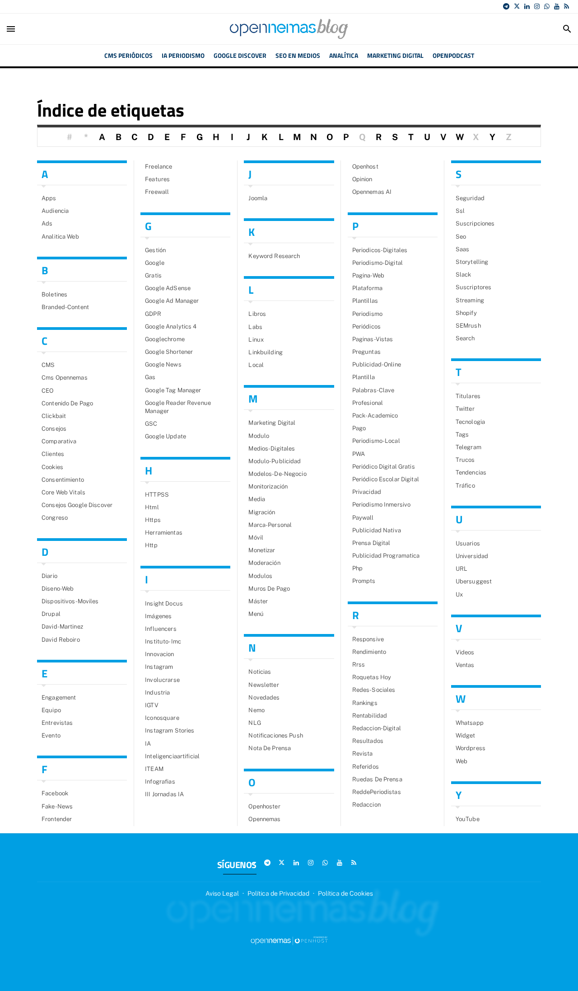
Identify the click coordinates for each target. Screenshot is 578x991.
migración (261, 512)
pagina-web (368, 275)
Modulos (260, 576)
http (151, 545)
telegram (468, 447)
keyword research (274, 256)
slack (463, 274)
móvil (255, 537)
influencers (160, 628)
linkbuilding (265, 352)
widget (465, 735)
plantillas (365, 300)
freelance (158, 166)
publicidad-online (376, 364)
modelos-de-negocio (277, 473)
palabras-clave (373, 390)
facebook (55, 793)
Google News (163, 364)
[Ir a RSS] (566, 6)
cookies (52, 467)
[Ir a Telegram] (506, 6)
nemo (256, 710)
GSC (151, 423)
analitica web (60, 236)
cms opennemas (65, 377)
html (152, 507)
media (256, 499)
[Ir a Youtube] (556, 6)
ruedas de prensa (377, 779)
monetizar (261, 550)
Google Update (165, 436)
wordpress (470, 748)
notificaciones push (275, 735)
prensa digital (371, 543)
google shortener (169, 351)
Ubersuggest (474, 581)
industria (157, 692)
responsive (368, 639)
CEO (47, 390)
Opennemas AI (372, 191)
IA (148, 743)
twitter (465, 408)
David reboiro (61, 639)
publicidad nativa (376, 530)
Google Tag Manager (173, 390)
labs (255, 327)
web (461, 761)
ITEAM (154, 769)
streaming (470, 300)
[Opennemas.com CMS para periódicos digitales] (289, 940)
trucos (465, 459)
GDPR (153, 313)
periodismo (367, 313)
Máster (258, 601)
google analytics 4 (170, 326)
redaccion (366, 804)
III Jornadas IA (164, 794)
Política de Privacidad (278, 893)
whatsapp (470, 722)
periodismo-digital (377, 262)
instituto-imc (163, 641)
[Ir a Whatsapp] (547, 6)
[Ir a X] (517, 6)
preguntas (366, 351)
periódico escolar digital (385, 479)
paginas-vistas (372, 339)
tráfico (465, 485)
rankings (365, 703)
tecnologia (470, 421)
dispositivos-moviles (70, 601)
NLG (254, 722)
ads (47, 223)
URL (461, 568)
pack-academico (375, 415)
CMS (48, 365)
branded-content (65, 307)
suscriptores (474, 287)
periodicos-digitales (380, 250)
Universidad (472, 556)
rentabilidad (369, 715)
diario (49, 576)
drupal (51, 614)
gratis (153, 275)
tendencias (471, 472)
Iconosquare (162, 717)
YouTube (468, 819)
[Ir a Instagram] (537, 6)
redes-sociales (374, 689)
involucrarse (162, 679)
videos (465, 652)
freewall (157, 191)
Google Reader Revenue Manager (178, 406)
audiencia (55, 210)
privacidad (366, 491)
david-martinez (62, 626)
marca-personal (270, 524)
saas (463, 249)
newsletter (263, 684)
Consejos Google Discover (77, 505)
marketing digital (271, 422)
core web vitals (63, 492)
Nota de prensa (269, 748)
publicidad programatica (386, 555)
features (157, 179)
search (465, 338)
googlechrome (165, 339)
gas (150, 377)
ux (459, 594)
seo (461, 236)
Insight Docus (164, 603)
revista (362, 753)
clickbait (54, 416)
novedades (264, 697)
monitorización (268, 486)
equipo (51, 710)
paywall (363, 517)
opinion (362, 179)
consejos (54, 428)
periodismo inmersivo (381, 504)
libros (257, 313)
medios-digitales (271, 448)
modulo (258, 435)
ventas (465, 665)
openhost (365, 166)
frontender (57, 819)
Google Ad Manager (172, 300)
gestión (155, 250)
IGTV (151, 705)
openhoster (264, 806)
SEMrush (468, 325)
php (357, 568)
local (256, 365)
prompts (364, 581)
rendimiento (369, 651)
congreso (55, 517)
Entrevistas (57, 722)
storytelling (472, 261)
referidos (365, 766)
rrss (358, 664)
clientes (53, 454)
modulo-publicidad (274, 461)
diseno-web (58, 588)
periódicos (366, 326)
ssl (460, 210)
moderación (264, 562)
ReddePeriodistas (376, 792)
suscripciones (475, 223)
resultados (367, 740)
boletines (54, 294)
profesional (367, 402)
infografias (160, 781)
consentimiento (63, 479)
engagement (59, 697)
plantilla (363, 377)
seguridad (470, 198)
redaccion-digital (376, 728)
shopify (466, 313)
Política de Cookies (345, 893)
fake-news (57, 806)
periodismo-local (376, 440)
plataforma (367, 288)
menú (256, 614)
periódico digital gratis (383, 466)
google (154, 262)
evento (51, 735)
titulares (468, 396)
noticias (259, 671)
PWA (358, 454)
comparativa (59, 441)
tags (462, 434)
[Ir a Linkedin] (527, 6)
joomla (257, 198)
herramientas (163, 532)
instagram (159, 666)
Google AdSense (168, 288)
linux (256, 339)
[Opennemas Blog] (289, 29)
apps (49, 198)
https (153, 520)
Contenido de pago (67, 403)
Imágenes (158, 616)
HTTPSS (157, 494)
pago (359, 428)
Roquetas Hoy (372, 677)
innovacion (159, 654)
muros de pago (269, 588)
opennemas (264, 819)
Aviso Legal (222, 893)
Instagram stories (169, 730)
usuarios (468, 543)
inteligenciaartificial (172, 756)
